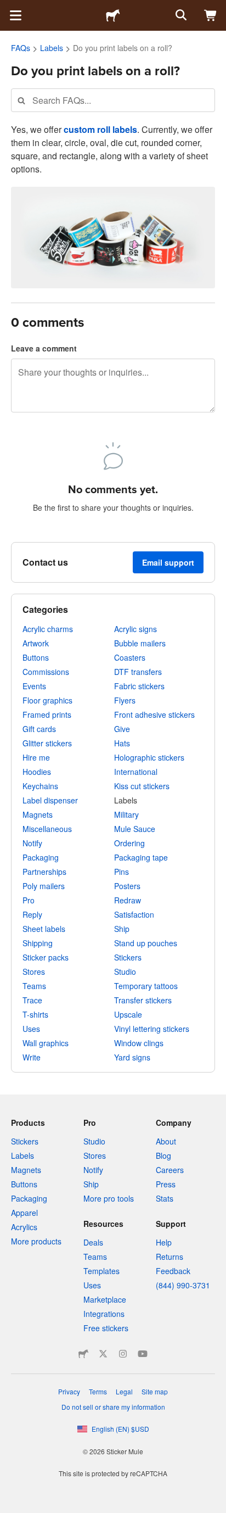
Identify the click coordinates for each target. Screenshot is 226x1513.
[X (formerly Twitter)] (103, 1353)
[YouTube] (142, 1353)
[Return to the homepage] (113, 15)
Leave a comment (44, 348)
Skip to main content (8, 8)
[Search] (180, 15)
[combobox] (113, 100)
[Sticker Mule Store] (83, 1353)
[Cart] (210, 15)
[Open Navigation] (15, 15)
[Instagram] (122, 1353)
